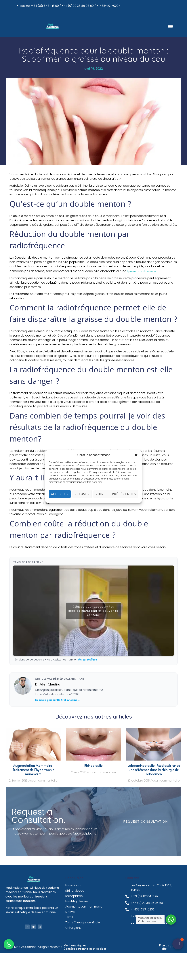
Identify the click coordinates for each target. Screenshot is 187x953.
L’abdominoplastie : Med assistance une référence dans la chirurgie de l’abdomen (153, 769)
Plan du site (164, 946)
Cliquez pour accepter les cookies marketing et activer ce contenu (93, 610)
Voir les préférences (116, 494)
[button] (136, 455)
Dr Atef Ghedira (47, 684)
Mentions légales (75, 945)
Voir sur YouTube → (89, 659)
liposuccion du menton (142, 271)
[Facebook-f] (27, 927)
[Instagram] (40, 927)
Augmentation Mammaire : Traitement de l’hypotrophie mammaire (33, 769)
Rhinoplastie (93, 765)
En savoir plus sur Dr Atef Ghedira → (57, 700)
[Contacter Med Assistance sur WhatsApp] (9, 944)
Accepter (60, 494)
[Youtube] (33, 927)
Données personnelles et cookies (85, 948)
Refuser (82, 494)
